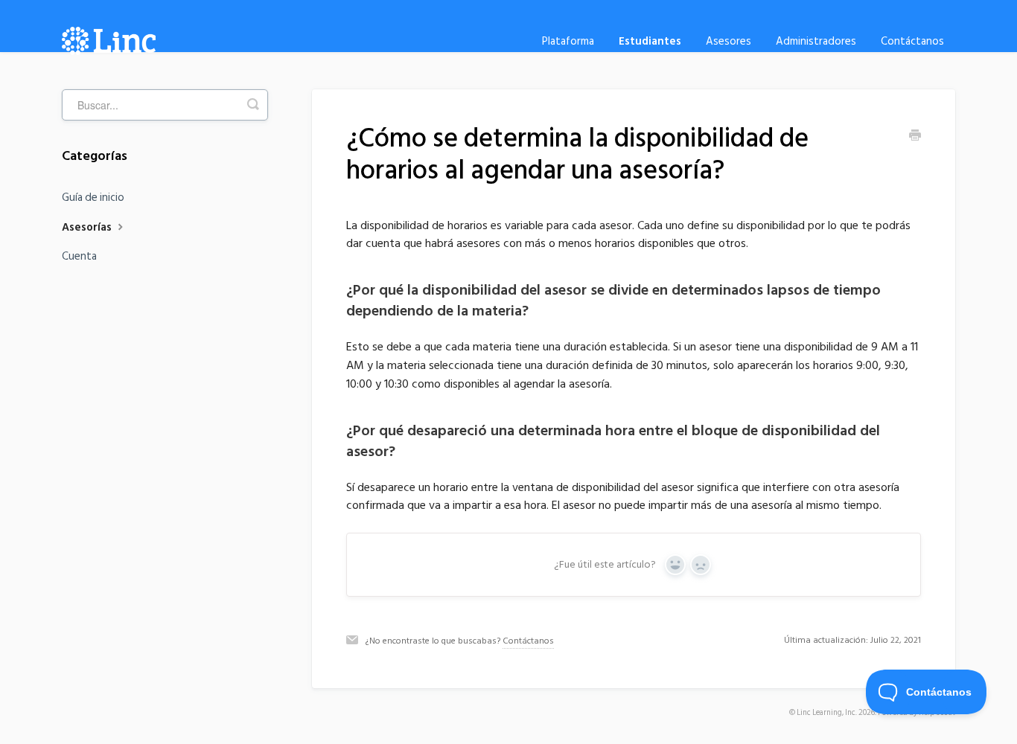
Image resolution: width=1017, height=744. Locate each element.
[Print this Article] (915, 137)
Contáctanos (912, 41)
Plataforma (568, 41)
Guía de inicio (93, 197)
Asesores (728, 41)
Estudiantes (650, 41)
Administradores (816, 41)
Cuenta (79, 256)
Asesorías (88, 227)
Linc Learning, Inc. (827, 712)
